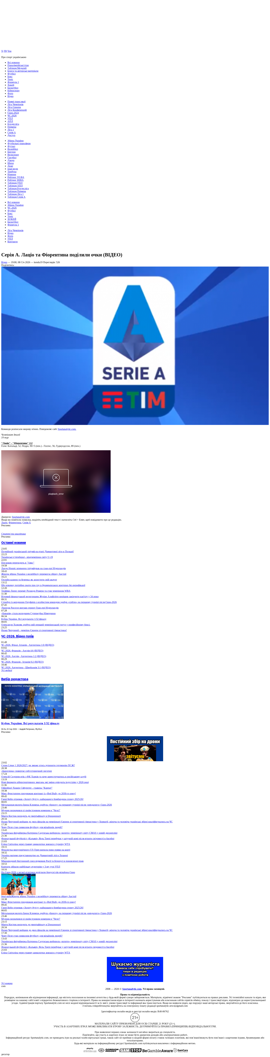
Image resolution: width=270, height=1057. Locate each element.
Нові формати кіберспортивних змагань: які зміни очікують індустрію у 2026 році (45, 782)
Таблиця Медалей (17, 68)
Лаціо (4, 522)
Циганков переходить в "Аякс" (17, 562)
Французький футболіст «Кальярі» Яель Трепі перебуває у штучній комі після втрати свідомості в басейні (57, 838)
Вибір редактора (14, 679)
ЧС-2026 (12, 115)
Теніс (10, 79)
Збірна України (16, 140)
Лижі (10, 166)
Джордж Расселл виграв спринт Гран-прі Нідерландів (30, 607)
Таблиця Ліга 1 (16, 194)
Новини (12, 174)
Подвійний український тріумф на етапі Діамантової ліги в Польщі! (37, 551)
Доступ (11, 135)
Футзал (11, 146)
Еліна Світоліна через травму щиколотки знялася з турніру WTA (35, 844)
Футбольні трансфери (19, 143)
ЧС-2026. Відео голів (17, 636)
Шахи (11, 163)
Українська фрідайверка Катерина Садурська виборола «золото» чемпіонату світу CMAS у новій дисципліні (59, 833)
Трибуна (12, 171)
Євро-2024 (13, 112)
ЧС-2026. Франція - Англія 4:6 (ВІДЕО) (22, 650)
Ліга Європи (14, 107)
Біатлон (12, 152)
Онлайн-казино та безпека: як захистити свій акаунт (29, 579)
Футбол (12, 73)
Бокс (10, 76)
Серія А (12, 132)
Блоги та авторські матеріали (23, 71)
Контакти (13, 241)
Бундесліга (13, 124)
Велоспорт (13, 154)
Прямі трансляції (16, 101)
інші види (13, 168)
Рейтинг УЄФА (16, 177)
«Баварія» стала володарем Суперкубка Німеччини (28, 613)
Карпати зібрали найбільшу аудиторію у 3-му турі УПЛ (30, 866)
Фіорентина (15, 522)
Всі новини (14, 62)
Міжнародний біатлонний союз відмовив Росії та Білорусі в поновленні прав (42, 861)
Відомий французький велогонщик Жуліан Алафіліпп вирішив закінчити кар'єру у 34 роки (50, 596)
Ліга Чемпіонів (15, 104)
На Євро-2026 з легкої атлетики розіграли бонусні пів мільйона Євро (38, 872)
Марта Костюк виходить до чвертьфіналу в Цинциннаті (31, 816)
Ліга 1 (11, 129)
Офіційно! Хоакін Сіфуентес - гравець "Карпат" (26, 788)
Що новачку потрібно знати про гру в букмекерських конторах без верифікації (43, 585)
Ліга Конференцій (17, 110)
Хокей (11, 85)
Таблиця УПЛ (15, 183)
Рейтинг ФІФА (16, 180)
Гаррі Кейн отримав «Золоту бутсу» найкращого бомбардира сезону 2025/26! (42, 799)
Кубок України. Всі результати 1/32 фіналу (23, 619)
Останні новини (13, 542)
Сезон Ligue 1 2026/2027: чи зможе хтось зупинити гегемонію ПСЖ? (38, 765)
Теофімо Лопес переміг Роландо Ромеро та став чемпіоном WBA (35, 591)
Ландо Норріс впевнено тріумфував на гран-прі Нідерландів (33, 568)
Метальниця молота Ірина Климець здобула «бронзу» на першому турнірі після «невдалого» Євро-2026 (56, 804)
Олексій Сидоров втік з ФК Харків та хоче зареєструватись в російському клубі (43, 776)
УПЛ (10, 118)
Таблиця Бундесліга (18, 188)
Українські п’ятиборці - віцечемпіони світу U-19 (27, 557)
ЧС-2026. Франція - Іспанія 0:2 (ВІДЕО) (22, 662)
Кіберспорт (14, 90)
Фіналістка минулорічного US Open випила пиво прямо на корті (35, 849)
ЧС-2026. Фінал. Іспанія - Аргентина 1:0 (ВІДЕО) (27, 645)
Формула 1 (13, 82)
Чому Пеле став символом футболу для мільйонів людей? (31, 827)
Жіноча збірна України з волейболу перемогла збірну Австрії (33, 574)
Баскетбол (13, 87)
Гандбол (12, 157)
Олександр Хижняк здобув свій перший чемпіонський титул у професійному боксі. (45, 624)
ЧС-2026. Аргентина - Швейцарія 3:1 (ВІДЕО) (26, 667)
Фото (10, 93)
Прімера (12, 127)
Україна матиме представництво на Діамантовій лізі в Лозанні (34, 855)
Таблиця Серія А (16, 197)
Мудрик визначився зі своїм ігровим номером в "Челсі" (30, 810)
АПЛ (10, 121)
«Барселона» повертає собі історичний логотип (26, 771)
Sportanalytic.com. (67, 429)
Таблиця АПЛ (15, 185)
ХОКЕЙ (12, 219)
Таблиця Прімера (17, 191)
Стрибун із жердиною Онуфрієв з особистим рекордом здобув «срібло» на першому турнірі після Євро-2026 (59, 602)
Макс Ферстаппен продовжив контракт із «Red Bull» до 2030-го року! (38, 793)
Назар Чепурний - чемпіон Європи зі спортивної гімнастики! (34, 630)
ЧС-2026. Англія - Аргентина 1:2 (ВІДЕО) (23, 656)
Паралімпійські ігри (18, 65)
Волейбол (13, 149)
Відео (10, 96)
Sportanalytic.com (21, 517)
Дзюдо (11, 160)
